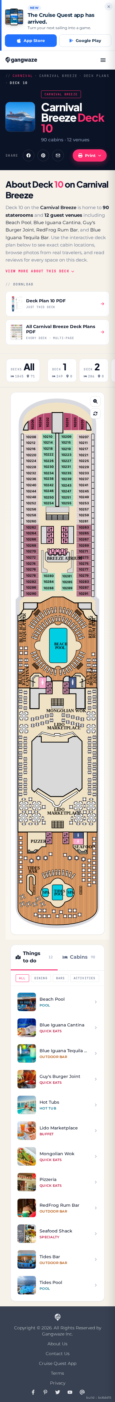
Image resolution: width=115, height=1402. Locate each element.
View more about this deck (37, 271)
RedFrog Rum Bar (57, 230)
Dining (41, 978)
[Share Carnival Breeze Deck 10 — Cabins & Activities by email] (58, 155)
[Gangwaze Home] (22, 60)
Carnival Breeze (58, 76)
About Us (57, 1344)
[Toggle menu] (103, 60)
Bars (60, 978)
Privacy (57, 1383)
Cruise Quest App (57, 1363)
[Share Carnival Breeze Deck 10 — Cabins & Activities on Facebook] (28, 155)
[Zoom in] (95, 401)
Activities (85, 978)
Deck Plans (96, 76)
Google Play (88, 40)
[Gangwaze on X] (57, 1392)
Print (90, 155)
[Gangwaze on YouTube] (69, 1392)
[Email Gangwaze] (82, 1392)
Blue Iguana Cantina (57, 222)
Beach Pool (18, 222)
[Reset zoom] (95, 413)
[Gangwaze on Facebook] (33, 1392)
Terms (57, 1373)
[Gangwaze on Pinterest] (45, 1392)
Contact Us (58, 1353)
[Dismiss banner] (109, 6)
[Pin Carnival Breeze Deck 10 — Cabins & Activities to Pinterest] (43, 155)
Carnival (23, 76)
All (22, 978)
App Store (34, 40)
